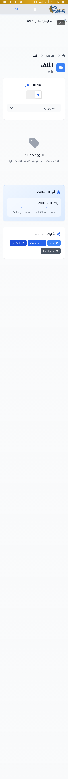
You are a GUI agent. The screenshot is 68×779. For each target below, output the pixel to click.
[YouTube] (5, 2)
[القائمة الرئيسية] (6, 9)
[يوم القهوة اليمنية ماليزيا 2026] (34, 24)
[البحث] (17, 9)
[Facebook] (15, 2)
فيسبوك (34, 243)
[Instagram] (10, 2)
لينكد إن (16, 243)
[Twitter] (21, 2)
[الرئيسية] (35, 9)
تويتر (52, 243)
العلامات (50, 55)
